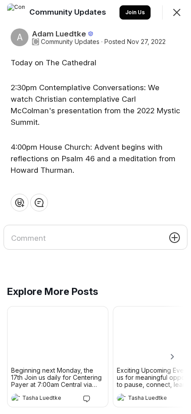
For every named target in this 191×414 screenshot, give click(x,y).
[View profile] (15, 398)
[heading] (49, 398)
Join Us (135, 12)
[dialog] (95, 207)
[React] (19, 202)
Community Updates (70, 41)
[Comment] (39, 202)
